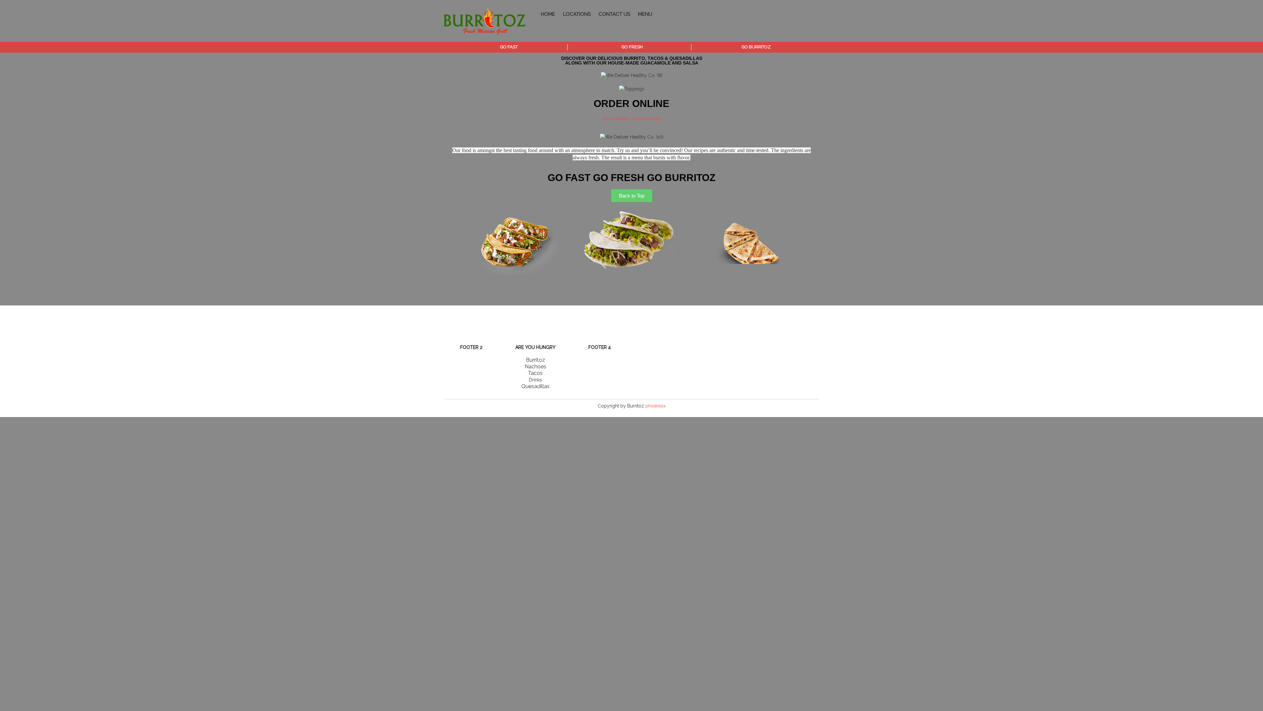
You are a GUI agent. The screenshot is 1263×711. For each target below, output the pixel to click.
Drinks (535, 379)
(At (605, 118)
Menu (645, 14)
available (619, 118)
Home (548, 14)
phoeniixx (655, 405)
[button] (450, 242)
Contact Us (614, 14)
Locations (577, 14)
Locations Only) (645, 118)
